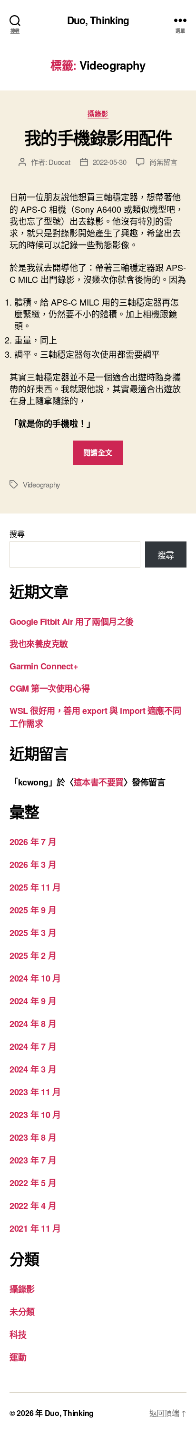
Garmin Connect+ (44, 666)
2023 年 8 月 (33, 1137)
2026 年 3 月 (33, 864)
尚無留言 (163, 162)
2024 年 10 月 (35, 978)
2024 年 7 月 (33, 1046)
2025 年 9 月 (33, 910)
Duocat (59, 162)
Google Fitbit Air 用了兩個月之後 (72, 621)
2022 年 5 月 (33, 1183)
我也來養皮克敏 (39, 644)
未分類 (22, 1312)
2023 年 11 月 (35, 1092)
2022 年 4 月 (33, 1205)
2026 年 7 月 (33, 842)
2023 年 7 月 (33, 1160)
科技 (18, 1334)
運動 (18, 1357)
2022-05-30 (110, 162)
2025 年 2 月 (33, 955)
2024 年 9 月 (33, 1001)
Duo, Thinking (98, 20)
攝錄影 (98, 113)
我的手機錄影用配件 (98, 137)
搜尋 (17, 533)
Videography (41, 484)
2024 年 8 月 (33, 1024)
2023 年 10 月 (35, 1115)
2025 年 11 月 (35, 887)
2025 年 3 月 (33, 933)
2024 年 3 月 (33, 1069)
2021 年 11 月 (35, 1228)
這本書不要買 (99, 782)
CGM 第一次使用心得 (49, 688)
